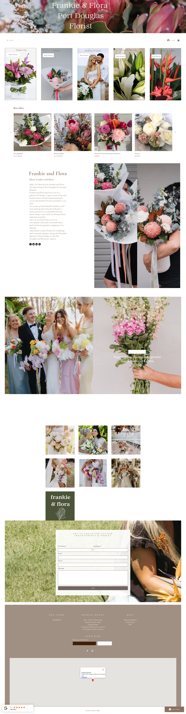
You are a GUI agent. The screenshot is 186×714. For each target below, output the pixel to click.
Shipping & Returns (130, 620)
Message (61, 568)
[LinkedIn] (36, 244)
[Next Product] (175, 132)
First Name (61, 546)
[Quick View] (73, 132)
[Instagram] (39, 244)
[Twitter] (33, 244)
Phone (60, 561)
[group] (93, 135)
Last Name (97, 546)
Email (60, 553)
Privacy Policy (130, 622)
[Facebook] (30, 244)
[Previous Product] (11, 132)
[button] (178, 40)
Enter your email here (80, 640)
